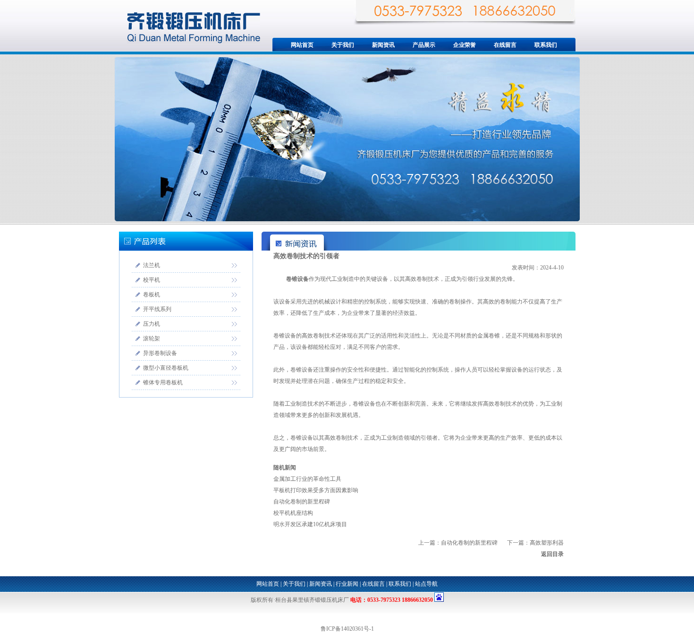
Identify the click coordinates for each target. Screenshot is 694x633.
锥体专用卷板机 (163, 382)
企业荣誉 (464, 45)
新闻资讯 (383, 45)
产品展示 (424, 45)
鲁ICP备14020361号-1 (347, 628)
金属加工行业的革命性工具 (307, 479)
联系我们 (545, 45)
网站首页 (302, 45)
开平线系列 (157, 309)
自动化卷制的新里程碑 (301, 501)
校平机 (151, 280)
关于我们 (342, 45)
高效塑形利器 (547, 542)
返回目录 (552, 554)
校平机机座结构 (293, 513)
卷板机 (151, 294)
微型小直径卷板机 (165, 367)
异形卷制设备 (160, 353)
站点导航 (426, 584)
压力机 (151, 324)
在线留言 (505, 45)
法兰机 (151, 265)
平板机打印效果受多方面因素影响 (315, 490)
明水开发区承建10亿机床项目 (310, 524)
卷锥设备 (297, 279)
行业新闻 (347, 584)
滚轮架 (151, 338)
